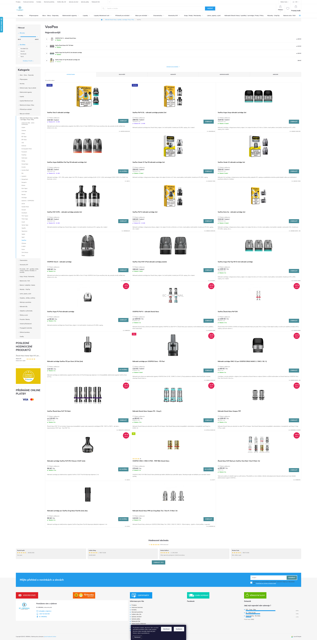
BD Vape (24, 136)
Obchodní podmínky (49, 2)
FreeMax (24, 155)
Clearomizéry (23, 260)
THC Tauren (25, 216)
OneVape (24, 197)
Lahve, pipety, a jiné (25, 294)
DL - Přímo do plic (251, 613)
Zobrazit (123, 121)
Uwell (23, 222)
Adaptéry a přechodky (26, 311)
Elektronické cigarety (26, 92)
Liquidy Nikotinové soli (26, 101)
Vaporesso (24, 231)
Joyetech (24, 176)
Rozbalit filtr (27, 61)
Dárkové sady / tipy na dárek (28, 88)
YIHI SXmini (25, 252)
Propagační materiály (26, 328)
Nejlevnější (122, 74)
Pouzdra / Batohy (25, 319)
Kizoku (23, 185)
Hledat (210, 8)
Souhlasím (179, 629)
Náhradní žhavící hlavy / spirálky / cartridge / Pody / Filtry (29, 118)
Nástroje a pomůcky (25, 302)
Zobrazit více (159, 562)
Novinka (23, 54)
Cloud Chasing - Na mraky (253, 616)
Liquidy (22, 96)
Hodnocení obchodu (28, 2)
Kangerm (24, 182)
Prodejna (18, 2)
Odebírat (291, 578)
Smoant (24, 210)
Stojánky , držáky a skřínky (27, 298)
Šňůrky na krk (24, 315)
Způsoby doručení (73, 2)
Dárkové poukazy (25, 332)
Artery (23, 133)
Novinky (22, 83)
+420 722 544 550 (44, 614)
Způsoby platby (85, 2)
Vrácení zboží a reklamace (139, 623)
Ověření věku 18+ (61, 2)
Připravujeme (23, 79)
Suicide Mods (25, 207)
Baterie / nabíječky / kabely (27, 285)
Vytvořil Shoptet (297, 636)
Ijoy (22, 173)
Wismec (24, 243)
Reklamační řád (96, 2)
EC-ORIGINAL (43, 616)
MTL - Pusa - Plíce (251, 609)
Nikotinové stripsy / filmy (27, 105)
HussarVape (25, 164)
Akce (22, 51)
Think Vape (25, 219)
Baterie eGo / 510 (25, 281)
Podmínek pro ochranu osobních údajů (266, 583)
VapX (23, 237)
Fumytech (24, 152)
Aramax (24, 130)
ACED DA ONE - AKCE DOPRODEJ (28, 123)
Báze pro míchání (25, 113)
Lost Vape (24, 191)
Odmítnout (166, 629)
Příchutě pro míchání (26, 109)
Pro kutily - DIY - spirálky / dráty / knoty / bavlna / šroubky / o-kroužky (29, 270)
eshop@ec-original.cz (45, 611)
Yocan (23, 255)
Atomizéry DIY (24, 265)
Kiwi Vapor (24, 188)
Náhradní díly (23, 306)
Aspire (23, 127)
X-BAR (23, 246)
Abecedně (275, 74)
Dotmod (24, 146)
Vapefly (24, 228)
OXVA (23, 204)
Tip (22, 56)
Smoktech (24, 213)
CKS (23, 143)
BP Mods (24, 139)
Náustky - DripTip (25, 289)
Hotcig (23, 161)
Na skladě (24, 48)
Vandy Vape (25, 225)
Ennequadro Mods (27, 149)
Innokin (24, 167)
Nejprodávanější (224, 74)
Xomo (23, 249)
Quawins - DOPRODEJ (28, 200)
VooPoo (24, 240)
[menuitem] (21, 15)
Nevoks (24, 194)
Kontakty (38, 2)
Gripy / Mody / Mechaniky (27, 276)
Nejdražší (173, 74)
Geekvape (24, 158)
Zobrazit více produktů (172, 66)
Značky (22, 336)
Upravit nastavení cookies (50, 636)
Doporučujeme (71, 74)
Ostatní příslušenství (26, 324)
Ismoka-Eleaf (25, 170)
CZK (296, 2)
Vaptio (23, 234)
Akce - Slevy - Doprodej (27, 75)
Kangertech (25, 179)
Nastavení (137, 637)
